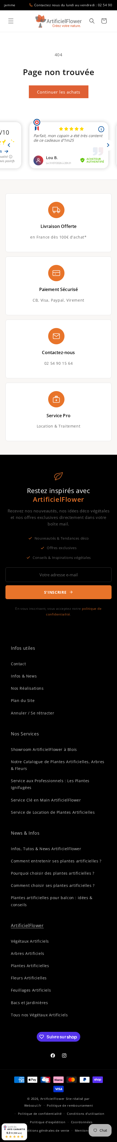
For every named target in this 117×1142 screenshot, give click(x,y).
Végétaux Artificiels (30, 941)
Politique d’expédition (47, 1122)
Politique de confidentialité (40, 1114)
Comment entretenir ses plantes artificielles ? (56, 861)
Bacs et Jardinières (29, 1002)
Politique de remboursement (70, 1105)
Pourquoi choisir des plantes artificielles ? (52, 873)
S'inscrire (55, 592)
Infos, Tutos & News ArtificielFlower (46, 848)
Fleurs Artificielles (29, 977)
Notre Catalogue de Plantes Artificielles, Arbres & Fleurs (57, 765)
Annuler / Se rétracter (32, 713)
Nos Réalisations (27, 688)
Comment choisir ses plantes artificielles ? (53, 885)
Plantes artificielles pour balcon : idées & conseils (52, 901)
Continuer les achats (58, 92)
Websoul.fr (33, 1105)
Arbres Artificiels (27, 953)
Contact (18, 663)
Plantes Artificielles (30, 965)
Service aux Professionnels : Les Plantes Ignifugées (50, 784)
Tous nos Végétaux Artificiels (39, 1014)
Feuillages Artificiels (31, 990)
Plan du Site (23, 700)
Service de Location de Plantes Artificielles (53, 812)
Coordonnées (82, 1122)
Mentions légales (88, 1130)
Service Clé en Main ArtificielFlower (46, 800)
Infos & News (24, 676)
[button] (11, 21)
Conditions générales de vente (45, 1130)
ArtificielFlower (27, 926)
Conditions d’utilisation (85, 1114)
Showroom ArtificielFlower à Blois (44, 749)
